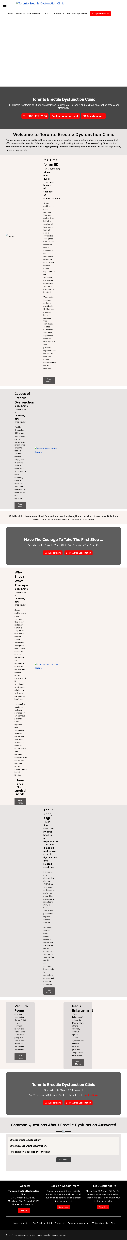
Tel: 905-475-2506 (35, 115)
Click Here (103, 1207)
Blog (113, 1223)
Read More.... (49, 380)
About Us (20, 13)
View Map (23, 1210)
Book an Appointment (78, 13)
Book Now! (63, 1207)
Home (10, 13)
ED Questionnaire (100, 13)
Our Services (33, 13)
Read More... (20, 505)
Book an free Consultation (78, 553)
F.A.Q (47, 13)
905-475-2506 (23, 1204)
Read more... (49, 991)
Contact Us (58, 13)
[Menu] (4, 5)
